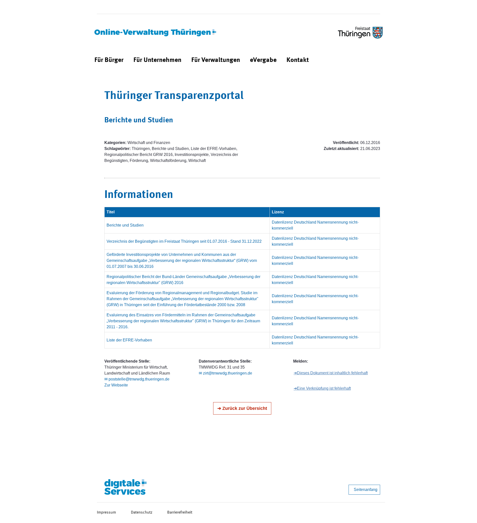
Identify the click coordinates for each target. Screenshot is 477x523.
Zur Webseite (116, 385)
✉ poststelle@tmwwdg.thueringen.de (136, 379)
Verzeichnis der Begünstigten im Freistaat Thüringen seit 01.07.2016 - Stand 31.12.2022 (184, 241)
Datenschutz (141, 513)
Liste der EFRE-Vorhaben (129, 340)
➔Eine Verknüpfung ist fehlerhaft (322, 388)
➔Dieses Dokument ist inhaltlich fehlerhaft (331, 373)
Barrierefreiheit (179, 513)
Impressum (106, 513)
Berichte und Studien (125, 225)
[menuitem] (108, 60)
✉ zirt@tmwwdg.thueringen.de (225, 373)
